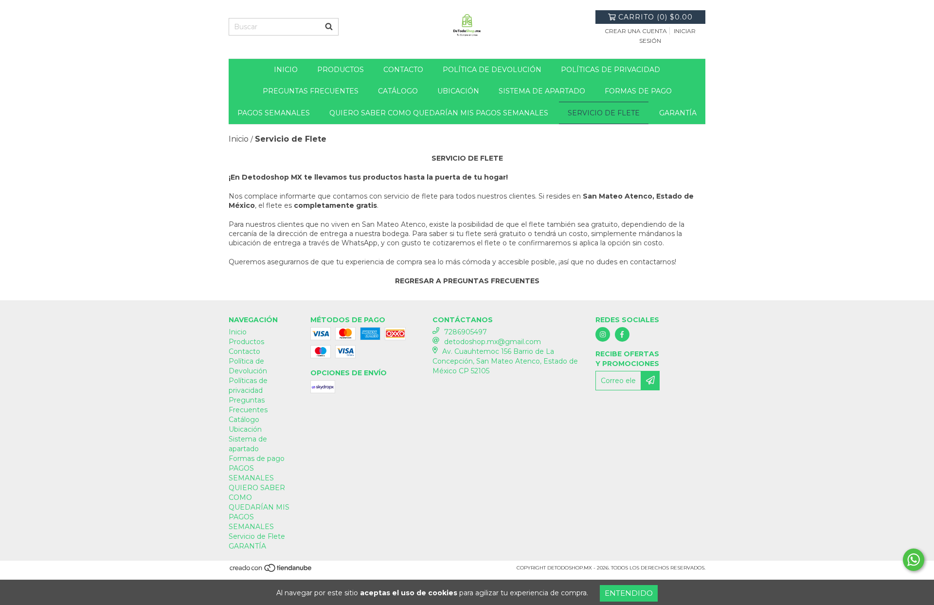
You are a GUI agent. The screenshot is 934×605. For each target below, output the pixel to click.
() (655, 17)
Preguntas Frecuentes (311, 91)
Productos (340, 69)
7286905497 (465, 332)
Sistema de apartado (542, 91)
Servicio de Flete (604, 113)
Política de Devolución (492, 69)
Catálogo (398, 91)
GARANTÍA (678, 113)
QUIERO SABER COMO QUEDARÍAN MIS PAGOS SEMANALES (438, 113)
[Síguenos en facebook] (622, 334)
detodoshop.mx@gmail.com (492, 341)
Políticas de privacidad (610, 69)
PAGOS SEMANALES (273, 113)
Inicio (286, 69)
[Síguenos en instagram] (602, 334)
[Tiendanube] (271, 571)
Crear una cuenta (636, 31)
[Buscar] (329, 27)
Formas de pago (638, 91)
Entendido (629, 593)
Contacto (403, 69)
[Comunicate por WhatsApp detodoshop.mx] (913, 560)
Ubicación (458, 91)
